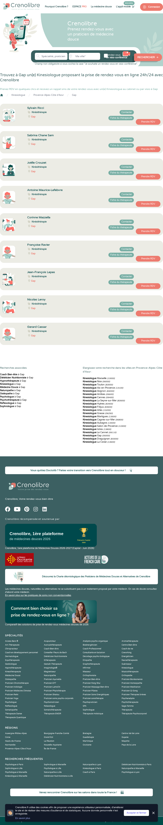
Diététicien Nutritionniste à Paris (136, 764)
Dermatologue (11, 656)
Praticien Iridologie (13, 687)
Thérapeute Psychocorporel (134, 714)
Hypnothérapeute (13, 668)
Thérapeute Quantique (15, 717)
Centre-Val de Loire (130, 733)
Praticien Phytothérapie (55, 691)
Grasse (98, 413)
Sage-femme (128, 706)
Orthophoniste (89, 675)
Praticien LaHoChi (52, 687)
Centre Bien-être (129, 645)
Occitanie (87, 745)
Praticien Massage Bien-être (96, 687)
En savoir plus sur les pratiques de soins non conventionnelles (38, 595)
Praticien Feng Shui (91, 683)
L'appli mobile (124, 6)
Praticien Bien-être (91, 679)
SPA (84, 706)
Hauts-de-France (13, 741)
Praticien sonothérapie (93, 698)
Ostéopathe (10, 679)
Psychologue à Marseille (16, 772)
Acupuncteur (50, 641)
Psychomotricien (51, 702)
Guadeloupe (88, 737)
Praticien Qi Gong (130, 691)
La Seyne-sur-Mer (104, 400)
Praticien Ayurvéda (52, 679)
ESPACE (79, 6)
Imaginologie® (50, 668)
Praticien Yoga (11, 698)
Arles (97, 410)
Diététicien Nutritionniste (55, 656)
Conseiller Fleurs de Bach (55, 652)
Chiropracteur (11, 649)
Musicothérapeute (130, 672)
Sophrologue (88, 710)
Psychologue (11, 702)
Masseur (87, 672)
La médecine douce (101, 6)
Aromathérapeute (130, 641)
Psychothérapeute (130, 702)
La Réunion (49, 741)
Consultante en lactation (94, 652)
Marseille (99, 378)
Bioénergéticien (90, 645)
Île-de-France (50, 749)
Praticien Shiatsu (51, 694)
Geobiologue (11, 664)
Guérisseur (126, 664)
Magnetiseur (50, 672)
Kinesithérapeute (13, 672)
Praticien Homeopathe (132, 683)
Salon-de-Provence (104, 426)
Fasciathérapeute (130, 660)
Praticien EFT (50, 683)
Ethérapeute (50, 660)
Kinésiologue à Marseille (16, 776)
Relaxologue (49, 706)
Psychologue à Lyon (130, 772)
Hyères (98, 403)
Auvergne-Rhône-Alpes (16, 733)
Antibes (98, 394)
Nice (96, 381)
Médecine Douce (12, 675)
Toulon (98, 384)
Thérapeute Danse (13, 714)
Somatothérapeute (52, 710)
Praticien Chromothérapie (17, 683)
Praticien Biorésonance (132, 679)
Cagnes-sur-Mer (103, 419)
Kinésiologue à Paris (92, 768)
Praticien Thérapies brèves (134, 694)
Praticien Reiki (11, 694)
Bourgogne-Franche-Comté (56, 733)
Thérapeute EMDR (52, 714)
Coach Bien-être (51, 649)
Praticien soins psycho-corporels (58, 698)
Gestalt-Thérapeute (53, 664)
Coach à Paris (89, 772)
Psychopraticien (90, 702)
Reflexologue (11, 706)
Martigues (99, 416)
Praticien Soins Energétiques (96, 694)
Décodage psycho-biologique (96, 656)
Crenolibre (11, 499)
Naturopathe (50, 675)
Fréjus (97, 407)
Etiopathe (87, 660)
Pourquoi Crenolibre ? (56, 6)
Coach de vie (127, 649)
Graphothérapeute (91, 664)
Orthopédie (127, 675)
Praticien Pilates (90, 691)
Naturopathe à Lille (53, 772)
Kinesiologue (18, 95)
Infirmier (87, 668)
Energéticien (127, 656)
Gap (74, 95)
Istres (97, 429)
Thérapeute (127, 710)
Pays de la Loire (129, 745)
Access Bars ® (11, 641)
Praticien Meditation (131, 687)
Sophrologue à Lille (13, 768)
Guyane (125, 737)
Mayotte (125, 741)
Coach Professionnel (92, 649)
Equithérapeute (12, 660)
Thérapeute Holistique (93, 714)
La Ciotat (99, 442)
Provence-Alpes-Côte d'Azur (48, 95)
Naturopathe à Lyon (92, 764)
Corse (7, 737)
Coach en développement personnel (21, 652)
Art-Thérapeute (12, 645)
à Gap (12, 374)
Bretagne (87, 733)
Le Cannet (99, 432)
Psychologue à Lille (52, 768)
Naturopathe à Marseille (133, 768)
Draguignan (100, 438)
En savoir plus (22, 818)
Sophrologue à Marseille (55, 764)
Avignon (98, 391)
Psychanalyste (128, 698)
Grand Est (48, 737)
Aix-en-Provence (103, 387)
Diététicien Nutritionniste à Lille (58, 776)
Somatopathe (11, 710)
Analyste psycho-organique (95, 641)
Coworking (126, 652)
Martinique (88, 741)
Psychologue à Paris (14, 764)
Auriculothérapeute (53, 645)
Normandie (10, 745)
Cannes (98, 397)
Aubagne (99, 422)
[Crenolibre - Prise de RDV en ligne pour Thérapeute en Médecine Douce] (21, 6)
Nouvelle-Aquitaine (53, 745)
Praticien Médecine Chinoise (18, 691)
